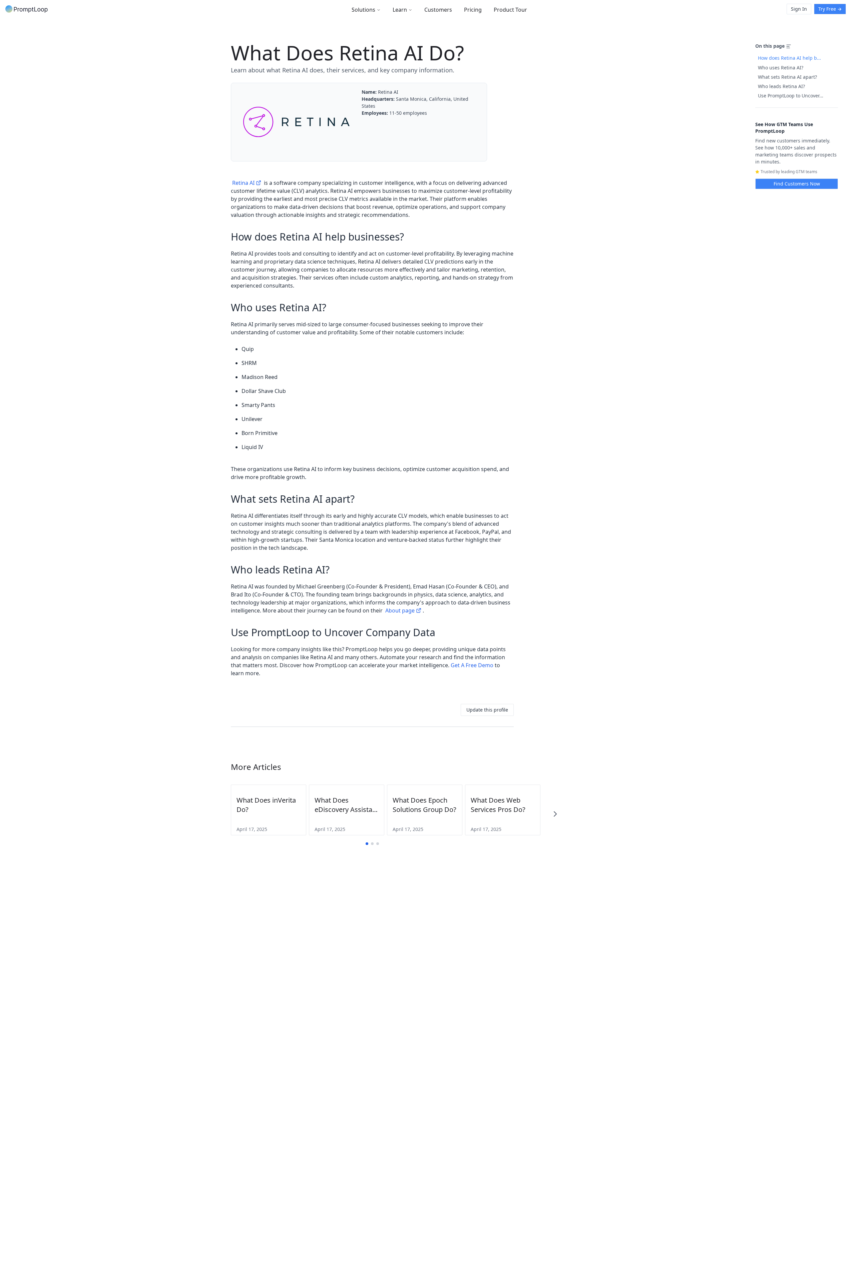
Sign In (799, 9)
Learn (400, 9)
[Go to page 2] (372, 843)
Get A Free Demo (472, 665)
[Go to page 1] (367, 843)
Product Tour (510, 9)
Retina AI (243, 182)
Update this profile (487, 710)
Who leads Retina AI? (781, 86)
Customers (438, 9)
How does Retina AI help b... (789, 58)
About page (400, 610)
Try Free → (830, 9)
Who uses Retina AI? (780, 67)
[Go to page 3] (377, 843)
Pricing (473, 9)
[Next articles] (555, 814)
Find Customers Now (797, 183)
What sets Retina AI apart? (787, 77)
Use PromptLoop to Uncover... (790, 95)
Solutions (363, 9)
